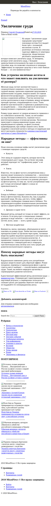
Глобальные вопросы (15, 339)
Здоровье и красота (14, 343)
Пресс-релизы (12, 332)
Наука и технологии (14, 326)
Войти (8, 484)
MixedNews (25, 6)
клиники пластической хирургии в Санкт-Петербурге (24, 132)
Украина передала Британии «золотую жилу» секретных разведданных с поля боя (13, 450)
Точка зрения (11, 350)
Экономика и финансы (15, 354)
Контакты (10, 473)
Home (8, 15)
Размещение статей (14, 475)
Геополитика (11, 330)
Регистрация (43, 2)
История (9, 346)
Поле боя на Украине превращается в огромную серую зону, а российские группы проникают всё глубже (15, 415)
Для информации (13, 341)
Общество (10, 348)
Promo (3, 20)
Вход (34, 2)
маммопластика (7, 278)
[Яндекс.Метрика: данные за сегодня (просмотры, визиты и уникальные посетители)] (20, 497)
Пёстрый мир (11, 334)
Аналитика (10, 328)
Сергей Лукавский (17, 32)
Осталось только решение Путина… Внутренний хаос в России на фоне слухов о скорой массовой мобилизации (15, 376)
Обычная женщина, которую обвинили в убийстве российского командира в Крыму (15, 431)
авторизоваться (7, 306)
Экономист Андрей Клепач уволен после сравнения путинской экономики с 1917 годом (13, 396)
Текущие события (13, 337)
